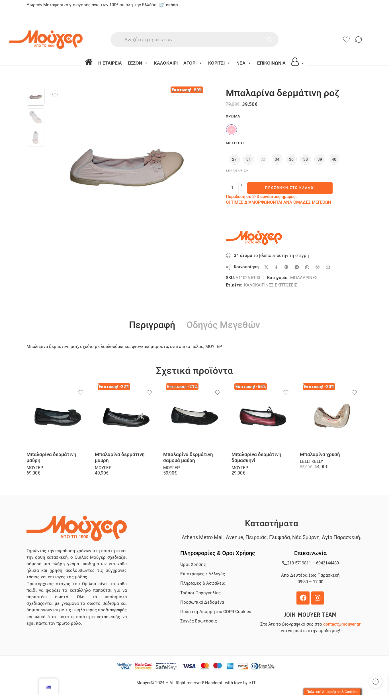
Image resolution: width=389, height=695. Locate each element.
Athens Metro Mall (203, 537)
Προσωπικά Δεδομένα (202, 602)
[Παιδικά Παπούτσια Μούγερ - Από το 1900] (63, 39)
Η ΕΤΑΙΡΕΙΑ (110, 63)
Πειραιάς (256, 537)
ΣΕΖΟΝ (135, 63)
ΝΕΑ (240, 63)
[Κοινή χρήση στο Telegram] (296, 267)
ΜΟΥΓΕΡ (34, 467)
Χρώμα (233, 116)
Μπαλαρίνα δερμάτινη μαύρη (51, 457)
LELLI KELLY (311, 461)
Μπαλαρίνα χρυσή (320, 454)
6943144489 (327, 563)
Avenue (234, 537)
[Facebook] (303, 598)
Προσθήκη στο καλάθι (290, 188)
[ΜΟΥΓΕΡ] (254, 238)
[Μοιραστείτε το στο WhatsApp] (307, 267)
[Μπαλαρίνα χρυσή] (331, 416)
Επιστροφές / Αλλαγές (202, 574)
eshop (172, 5)
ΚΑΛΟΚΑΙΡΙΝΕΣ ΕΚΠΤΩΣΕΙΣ (270, 285)
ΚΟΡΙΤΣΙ (216, 63)
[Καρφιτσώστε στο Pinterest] (286, 267)
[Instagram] (317, 598)
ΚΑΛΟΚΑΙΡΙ (166, 63)
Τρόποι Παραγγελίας (200, 593)
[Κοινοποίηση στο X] (266, 267)
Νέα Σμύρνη (306, 537)
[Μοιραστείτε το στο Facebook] (276, 267)
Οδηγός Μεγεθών (223, 325)
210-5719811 (299, 563)
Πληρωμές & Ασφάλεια (202, 583)
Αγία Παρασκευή (341, 537)
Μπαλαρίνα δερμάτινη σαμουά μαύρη (188, 457)
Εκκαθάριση (237, 170)
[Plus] (241, 185)
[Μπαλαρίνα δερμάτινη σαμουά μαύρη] (194, 416)
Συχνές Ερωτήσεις (198, 621)
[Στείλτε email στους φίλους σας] (327, 267)
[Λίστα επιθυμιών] (55, 95)
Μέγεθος (235, 143)
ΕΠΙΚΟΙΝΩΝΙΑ (271, 63)
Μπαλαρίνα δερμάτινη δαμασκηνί (256, 457)
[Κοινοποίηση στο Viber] (317, 267)
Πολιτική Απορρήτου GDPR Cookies (215, 611)
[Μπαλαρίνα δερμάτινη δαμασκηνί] (263, 416)
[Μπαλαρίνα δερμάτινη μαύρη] (57, 416)
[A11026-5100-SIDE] (35, 97)
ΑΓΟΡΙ (189, 63)
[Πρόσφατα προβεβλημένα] (375, 681)
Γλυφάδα (279, 537)
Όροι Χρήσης (193, 564)
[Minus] (241, 191)
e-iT (251, 682)
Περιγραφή (152, 325)
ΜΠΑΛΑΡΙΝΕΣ (304, 277)
